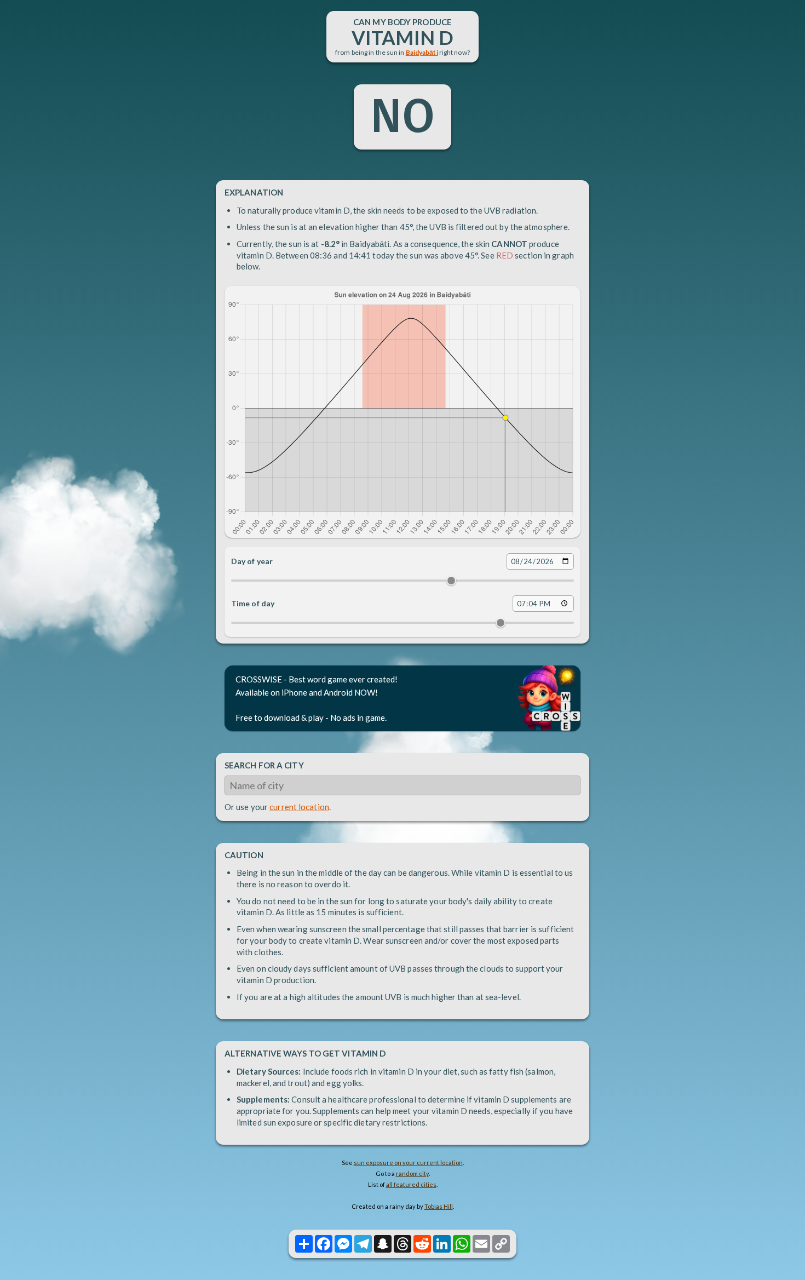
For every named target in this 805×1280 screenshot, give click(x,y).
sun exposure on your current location (408, 1162)
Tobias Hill (438, 1206)
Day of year (252, 561)
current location (299, 807)
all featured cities (411, 1184)
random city (412, 1173)
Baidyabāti (422, 52)
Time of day (252, 603)
